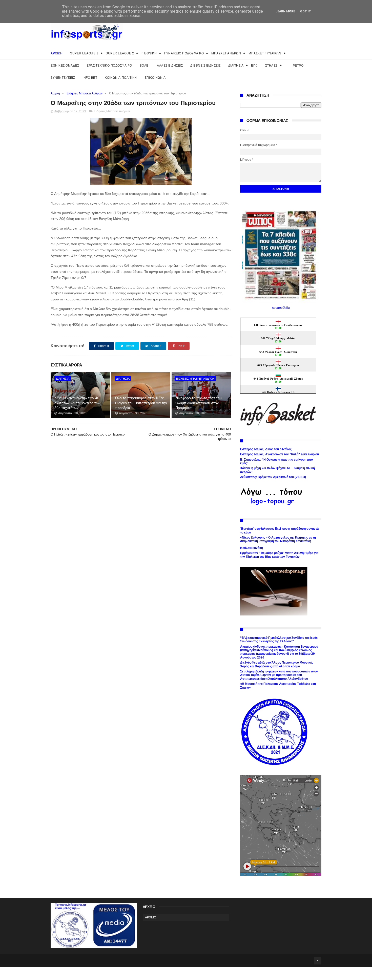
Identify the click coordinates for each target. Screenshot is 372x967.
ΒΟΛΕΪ (145, 65)
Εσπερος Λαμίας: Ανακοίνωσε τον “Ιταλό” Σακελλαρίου (279, 454)
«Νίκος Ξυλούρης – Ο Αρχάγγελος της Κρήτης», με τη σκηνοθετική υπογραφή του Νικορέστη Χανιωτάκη (278, 539)
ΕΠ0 (254, 65)
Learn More (285, 11)
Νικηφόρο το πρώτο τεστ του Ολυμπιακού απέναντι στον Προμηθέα (198, 403)
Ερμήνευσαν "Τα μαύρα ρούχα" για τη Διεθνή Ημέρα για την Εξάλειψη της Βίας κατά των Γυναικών (279, 554)
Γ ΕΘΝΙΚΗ (149, 53)
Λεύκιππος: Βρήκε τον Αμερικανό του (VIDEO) (273, 477)
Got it (305, 11)
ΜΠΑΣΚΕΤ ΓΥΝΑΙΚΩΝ (265, 53)
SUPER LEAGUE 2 (120, 53)
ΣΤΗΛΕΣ (271, 65)
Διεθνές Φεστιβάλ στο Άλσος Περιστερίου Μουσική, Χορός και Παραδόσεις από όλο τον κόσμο (276, 664)
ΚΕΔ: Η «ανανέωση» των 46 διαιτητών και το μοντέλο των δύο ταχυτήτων (77, 403)
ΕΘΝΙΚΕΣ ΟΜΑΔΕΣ (65, 65)
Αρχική (55, 93)
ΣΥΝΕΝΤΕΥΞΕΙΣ (63, 77)
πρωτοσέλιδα (281, 308)
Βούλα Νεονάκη (251, 548)
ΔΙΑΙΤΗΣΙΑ (236, 65)
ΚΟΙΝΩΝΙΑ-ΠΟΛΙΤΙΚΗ (121, 77)
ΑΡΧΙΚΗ (57, 53)
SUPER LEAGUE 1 (84, 53)
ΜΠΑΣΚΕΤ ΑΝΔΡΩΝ (226, 53)
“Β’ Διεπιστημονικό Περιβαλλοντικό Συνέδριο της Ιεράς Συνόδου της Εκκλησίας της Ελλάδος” (279, 639)
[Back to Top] (317, 960)
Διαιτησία (62, 378)
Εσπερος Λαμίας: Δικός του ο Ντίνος (266, 449)
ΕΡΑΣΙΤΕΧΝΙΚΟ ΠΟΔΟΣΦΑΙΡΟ (109, 65)
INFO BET (89, 77)
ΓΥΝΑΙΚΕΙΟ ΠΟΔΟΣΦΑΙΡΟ (184, 53)
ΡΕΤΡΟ (298, 65)
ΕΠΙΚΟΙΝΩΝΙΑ (155, 77)
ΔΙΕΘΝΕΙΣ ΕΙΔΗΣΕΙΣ (205, 65)
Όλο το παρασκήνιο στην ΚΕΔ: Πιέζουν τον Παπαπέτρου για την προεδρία (141, 403)
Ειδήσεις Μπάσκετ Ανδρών (84, 93)
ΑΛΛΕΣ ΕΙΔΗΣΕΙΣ (170, 65)
